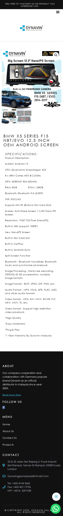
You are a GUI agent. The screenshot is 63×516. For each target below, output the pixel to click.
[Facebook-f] (3, 407)
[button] (57, 12)
